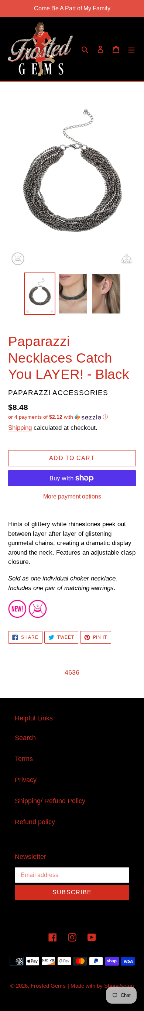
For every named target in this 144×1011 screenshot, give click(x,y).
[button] (58, 417)
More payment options (72, 496)
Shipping (20, 427)
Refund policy (35, 822)
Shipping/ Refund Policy (50, 801)
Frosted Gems (48, 986)
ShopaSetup (119, 986)
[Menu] (131, 49)
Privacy (26, 780)
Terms (24, 758)
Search (25, 737)
